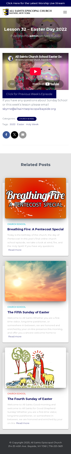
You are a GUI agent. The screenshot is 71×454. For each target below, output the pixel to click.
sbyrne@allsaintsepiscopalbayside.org (29, 108)
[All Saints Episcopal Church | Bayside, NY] (28, 12)
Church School (26, 119)
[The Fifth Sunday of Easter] (35, 280)
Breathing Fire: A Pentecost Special (35, 229)
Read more (14, 249)
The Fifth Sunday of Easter (28, 312)
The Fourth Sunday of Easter (29, 399)
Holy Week (32, 124)
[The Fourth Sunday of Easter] (35, 367)
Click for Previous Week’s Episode (29, 94)
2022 (12, 124)
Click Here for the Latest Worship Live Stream (35, 3)
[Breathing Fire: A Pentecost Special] (35, 197)
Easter (20, 124)
